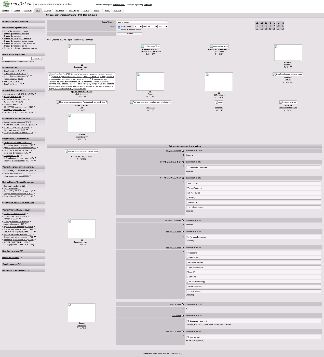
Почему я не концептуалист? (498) (18, 229)
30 (262, 23)
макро (34, 48)
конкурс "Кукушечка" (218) (15, 110)
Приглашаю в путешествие (21, 202)
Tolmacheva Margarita (288, 108)
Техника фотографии (19, 139)
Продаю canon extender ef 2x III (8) (18, 194)
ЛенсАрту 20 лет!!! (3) (13, 71)
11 (283, 25)
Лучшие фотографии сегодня (16, 34)
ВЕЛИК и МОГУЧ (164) (13, 102)
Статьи (17, 10)
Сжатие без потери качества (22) (18, 143)
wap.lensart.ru (119, 5)
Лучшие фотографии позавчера (17, 38)
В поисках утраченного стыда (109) (19, 240)
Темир (150, 94)
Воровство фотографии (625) (16, 122)
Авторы (47, 10)
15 (270, 28)
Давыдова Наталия (82, 67)
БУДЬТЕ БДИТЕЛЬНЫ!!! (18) (16, 242)
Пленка (12, 182)
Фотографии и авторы (19, 118)
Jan (81, 108)
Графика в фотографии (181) (16, 153)
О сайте (117, 10)
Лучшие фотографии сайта (15, 46)
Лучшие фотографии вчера (15, 36)
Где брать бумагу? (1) (13, 188)
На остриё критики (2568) (14, 130)
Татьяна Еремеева (173, 220)
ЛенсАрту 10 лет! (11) (13, 84)
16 (274, 28)
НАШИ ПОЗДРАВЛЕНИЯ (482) (17, 127)
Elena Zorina (219, 52)
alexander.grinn (81, 137)
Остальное (29, 182)
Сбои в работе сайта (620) (15, 214)
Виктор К (288, 65)
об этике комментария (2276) (16, 176)
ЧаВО (107, 10)
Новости (13, 67)
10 (278, 25)
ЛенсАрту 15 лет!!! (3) (13, 81)
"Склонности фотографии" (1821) (18, 99)
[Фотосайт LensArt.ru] (38, 8)
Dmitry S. (219, 108)
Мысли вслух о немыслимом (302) (18, 171)
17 (278, 28)
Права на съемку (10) (13, 104)
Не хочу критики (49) (12, 97)
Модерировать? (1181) (13, 79)
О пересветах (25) (11, 156)
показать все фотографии (132, 29)
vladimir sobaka (81, 94)
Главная (5, 10)
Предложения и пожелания (21, 167)
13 (262, 28)
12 (257, 28)
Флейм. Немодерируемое (21, 210)
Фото (38, 10)
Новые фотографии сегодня (16, 31)
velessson (150, 108)
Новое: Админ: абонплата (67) (16, 76)
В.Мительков (219, 95)
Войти (96, 10)
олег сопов (81, 325)
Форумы (28, 10)
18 (283, 28)
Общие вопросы (16, 90)
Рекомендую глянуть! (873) (15, 216)
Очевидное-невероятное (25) (16, 221)
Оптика (20, 182)
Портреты (8, 48)
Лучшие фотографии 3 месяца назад (19, 43)
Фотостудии (74, 10)
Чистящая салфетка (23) (14, 186)
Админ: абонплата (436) (14, 224)
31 (266, 23)
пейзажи (16, 48)
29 (257, 23)
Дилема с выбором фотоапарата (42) (20, 148)
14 (266, 28)
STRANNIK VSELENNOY (150, 52)
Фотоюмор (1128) (11, 219)
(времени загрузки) (76, 40)
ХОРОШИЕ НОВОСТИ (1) (15, 74)
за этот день (126, 26)
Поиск (86, 10)
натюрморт (25, 48)
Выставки (60, 10)
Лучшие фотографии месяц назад (18, 41)
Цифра (5, 182)
